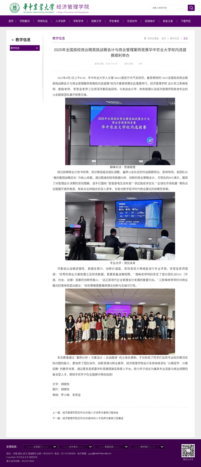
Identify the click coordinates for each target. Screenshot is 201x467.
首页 (11, 21)
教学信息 (15, 48)
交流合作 (132, 21)
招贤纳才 (150, 21)
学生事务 (114, 21)
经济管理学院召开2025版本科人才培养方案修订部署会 (92, 418)
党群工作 (96, 21)
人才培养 (60, 21)
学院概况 (25, 21)
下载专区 (186, 21)
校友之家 (168, 21)
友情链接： (12, 446)
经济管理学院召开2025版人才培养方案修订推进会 (90, 412)
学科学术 (78, 21)
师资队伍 (43, 21)
